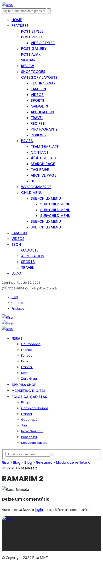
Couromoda (30, 344)
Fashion (38, 88)
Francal (27, 367)
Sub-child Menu (46, 198)
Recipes (38, 123)
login (39, 509)
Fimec (25, 361)
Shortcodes (33, 71)
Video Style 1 (43, 42)
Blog (35, 181)
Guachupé (29, 419)
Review (27, 65)
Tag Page (40, 169)
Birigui (25, 402)
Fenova (27, 355)
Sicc (24, 373)
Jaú (24, 425)
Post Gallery (33, 48)
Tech (16, 244)
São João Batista (34, 442)
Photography (44, 129)
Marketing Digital (28, 390)
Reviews (38, 135)
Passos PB (29, 437)
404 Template (44, 158)
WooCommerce (36, 186)
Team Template (45, 146)
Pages (27, 140)
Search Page (43, 163)
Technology (43, 83)
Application (42, 111)
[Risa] (7, 519)
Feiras (16, 338)
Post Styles (32, 31)
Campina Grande (34, 408)
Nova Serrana (32, 431)
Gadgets (39, 106)
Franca (26, 414)
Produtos (17, 308)
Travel (37, 117)
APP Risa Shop (23, 384)
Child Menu (32, 192)
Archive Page (43, 175)
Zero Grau (29, 378)
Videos (37, 94)
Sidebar (28, 60)
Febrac (26, 350)
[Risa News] (7, 5)
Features (20, 25)
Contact (40, 152)
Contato (17, 303)
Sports (37, 100)
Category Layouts (39, 77)
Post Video (31, 37)
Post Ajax (31, 54)
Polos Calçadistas (29, 396)
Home (16, 19)
